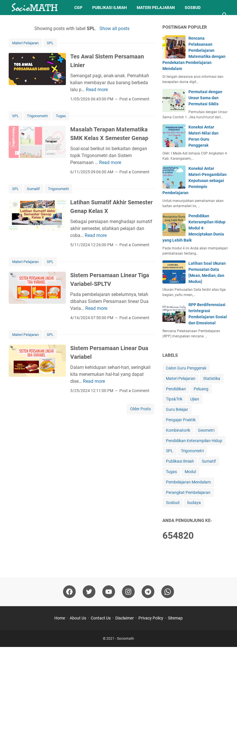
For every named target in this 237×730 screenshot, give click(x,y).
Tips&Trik (24, 22)
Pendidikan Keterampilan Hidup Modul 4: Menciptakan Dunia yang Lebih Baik (193, 228)
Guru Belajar (177, 409)
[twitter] (89, 591)
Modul (190, 471)
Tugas (61, 116)
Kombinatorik (178, 430)
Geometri (206, 430)
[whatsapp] (167, 591)
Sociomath (125, 639)
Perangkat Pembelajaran (188, 492)
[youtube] (108, 591)
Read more (97, 89)
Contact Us (101, 618)
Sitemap (175, 618)
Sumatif (33, 189)
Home (59, 618)
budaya (194, 502)
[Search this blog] (224, 15)
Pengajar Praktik (181, 420)
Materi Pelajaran (156, 7)
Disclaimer (124, 618)
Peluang (201, 389)
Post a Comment (134, 99)
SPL (50, 43)
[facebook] (69, 591)
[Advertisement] (118, 687)
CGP (78, 7)
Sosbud (193, 7)
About (50, 22)
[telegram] (148, 591)
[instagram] (128, 591)
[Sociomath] (36, 7)
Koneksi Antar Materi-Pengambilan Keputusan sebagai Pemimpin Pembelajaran (194, 180)
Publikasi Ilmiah (109, 7)
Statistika (211, 378)
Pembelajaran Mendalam (188, 482)
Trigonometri (37, 116)
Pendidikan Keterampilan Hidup (194, 440)
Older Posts (140, 409)
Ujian (194, 399)
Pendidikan (176, 389)
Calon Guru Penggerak (186, 368)
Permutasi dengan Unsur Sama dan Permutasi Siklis (205, 97)
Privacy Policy (150, 618)
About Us (78, 618)
